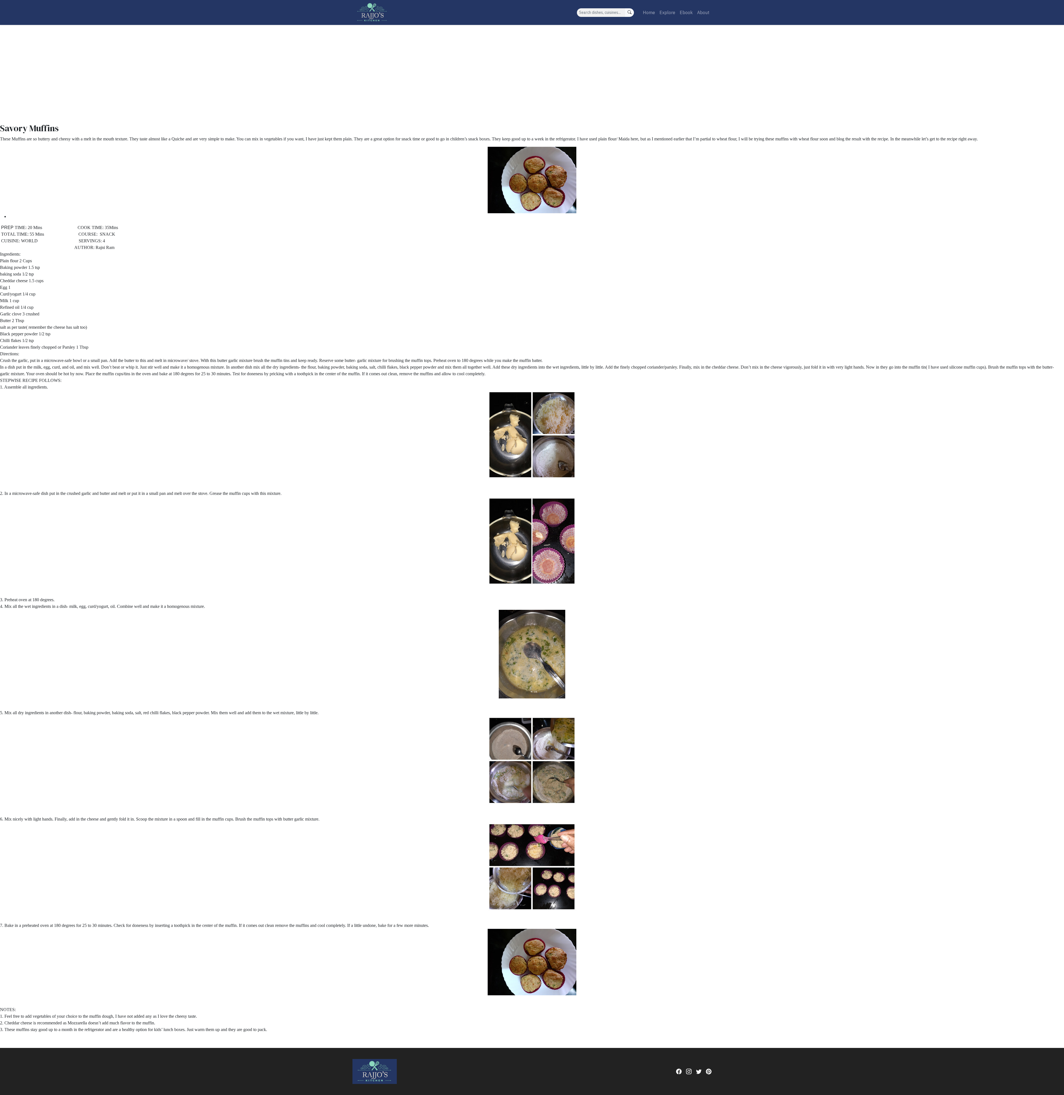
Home (649, 12)
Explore (667, 12)
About (703, 12)
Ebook (686, 12)
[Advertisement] (532, 66)
